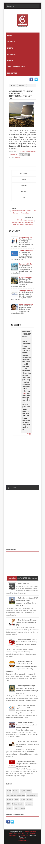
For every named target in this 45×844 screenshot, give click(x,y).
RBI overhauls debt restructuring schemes (25, 277)
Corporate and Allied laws (16, 795)
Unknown (22, 151)
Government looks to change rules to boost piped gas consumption (25, 264)
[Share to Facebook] (29, 154)
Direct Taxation (32, 795)
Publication (12, 73)
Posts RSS (22, 839)
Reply (29, 434)
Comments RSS (22, 840)
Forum (10, 61)
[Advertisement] (22, 517)
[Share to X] (26, 154)
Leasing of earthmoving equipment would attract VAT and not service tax (26, 763)
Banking (15, 791)
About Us (11, 42)
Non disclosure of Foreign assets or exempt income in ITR (26, 622)
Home (9, 36)
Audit (9, 791)
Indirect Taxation (17, 804)
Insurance (29, 804)
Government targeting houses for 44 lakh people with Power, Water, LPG (27, 725)
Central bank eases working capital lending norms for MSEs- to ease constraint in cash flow (26, 250)
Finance (21, 85)
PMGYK (9, 808)
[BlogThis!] (23, 154)
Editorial (10, 799)
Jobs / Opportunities (16, 67)
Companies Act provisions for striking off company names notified (27, 744)
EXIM (16, 799)
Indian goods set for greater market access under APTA (26, 304)
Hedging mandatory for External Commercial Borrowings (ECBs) (26, 291)
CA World (11, 54)
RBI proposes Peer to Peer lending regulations (25, 237)
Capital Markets (25, 791)
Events (10, 48)
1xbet (24, 393)
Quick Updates (23, 584)
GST (8, 804)
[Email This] (20, 154)
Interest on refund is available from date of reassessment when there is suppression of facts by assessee (21, 666)
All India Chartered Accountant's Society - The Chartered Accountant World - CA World (22, 833)
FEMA (23, 799)
